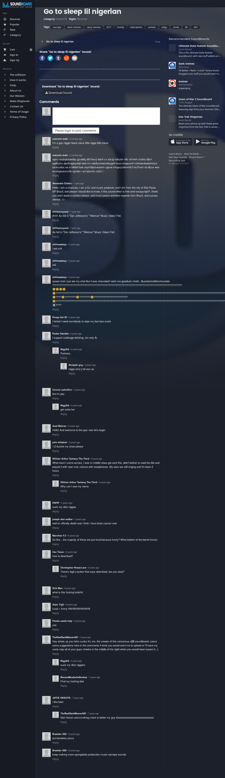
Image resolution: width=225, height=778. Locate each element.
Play (43, 41)
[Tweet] (50, 57)
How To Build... (193, 153)
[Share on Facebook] (42, 57)
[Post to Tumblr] (58, 57)
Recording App (177, 160)
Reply (55, 147)
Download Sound (59, 93)
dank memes (186, 63)
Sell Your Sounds (178, 157)
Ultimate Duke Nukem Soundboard (200, 46)
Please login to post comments (75, 130)
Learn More (176, 153)
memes (183, 81)
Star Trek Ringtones (190, 116)
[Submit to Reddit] (66, 57)
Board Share (197, 157)
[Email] (74, 57)
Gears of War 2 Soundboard (195, 99)
